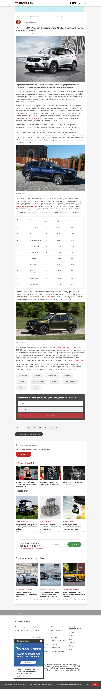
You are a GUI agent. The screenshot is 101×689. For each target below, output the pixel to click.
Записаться (50, 415)
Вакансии (18, 634)
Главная (18, 17)
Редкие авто (55, 647)
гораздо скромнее (30, 118)
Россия (37, 375)
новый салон (44, 296)
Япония (71, 646)
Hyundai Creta (38, 381)
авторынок (52, 375)
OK (95, 684)
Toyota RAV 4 (70, 381)
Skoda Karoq (64, 347)
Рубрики (36, 627)
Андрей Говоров (31, 22)
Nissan (35, 387)
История (54, 637)
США (70, 639)
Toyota (54, 381)
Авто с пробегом (56, 630)
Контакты (54, 613)
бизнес (67, 375)
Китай (71, 636)
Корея (71, 649)
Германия (72, 642)
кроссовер (23, 375)
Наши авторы (73, 613)
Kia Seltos (74, 347)
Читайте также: (25, 463)
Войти (23, 454)
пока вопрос (79, 360)
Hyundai (22, 381)
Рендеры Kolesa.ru (57, 651)
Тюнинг (53, 634)
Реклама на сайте (39, 613)
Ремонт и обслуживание (59, 641)
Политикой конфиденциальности (79, 685)
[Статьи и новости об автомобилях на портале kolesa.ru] (26, 2)
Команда (18, 613)
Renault (22, 387)
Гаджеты (54, 644)
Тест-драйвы (37, 637)
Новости (25, 17)
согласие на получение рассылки (33, 549)
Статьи (35, 634)
